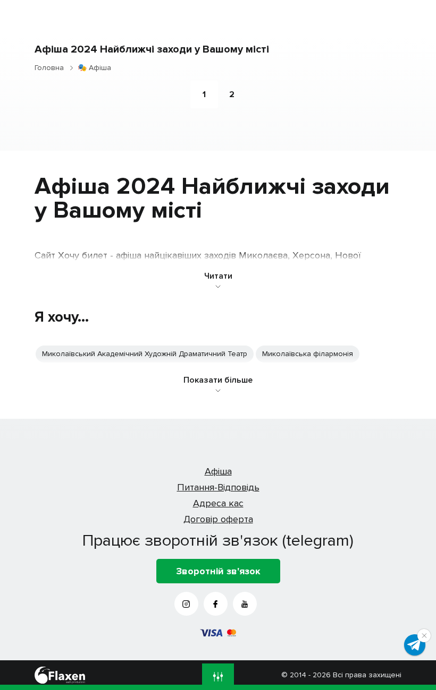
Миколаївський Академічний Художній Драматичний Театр (144, 353)
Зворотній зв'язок (218, 571)
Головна (49, 67)
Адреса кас (218, 503)
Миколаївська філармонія (307, 353)
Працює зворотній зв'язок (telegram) (218, 540)
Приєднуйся (414, 645)
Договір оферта (218, 519)
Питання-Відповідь (218, 487)
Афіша (218, 471)
